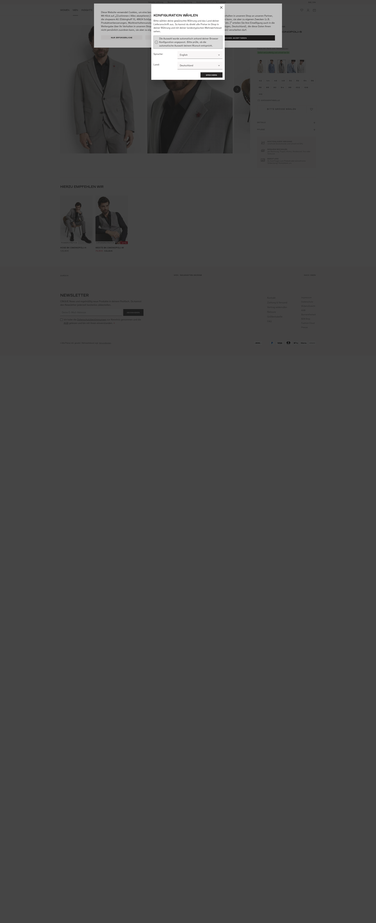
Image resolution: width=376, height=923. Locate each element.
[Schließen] (221, 7)
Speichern (211, 75)
